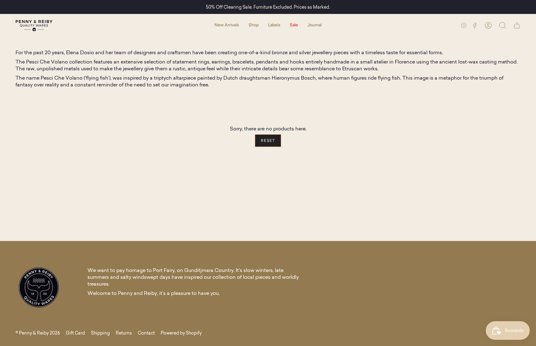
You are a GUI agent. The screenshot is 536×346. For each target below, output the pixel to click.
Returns (124, 333)
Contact (146, 333)
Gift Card (75, 333)
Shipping (100, 333)
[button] (253, 25)
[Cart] (517, 25)
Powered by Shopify (181, 333)
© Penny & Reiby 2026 (38, 333)
